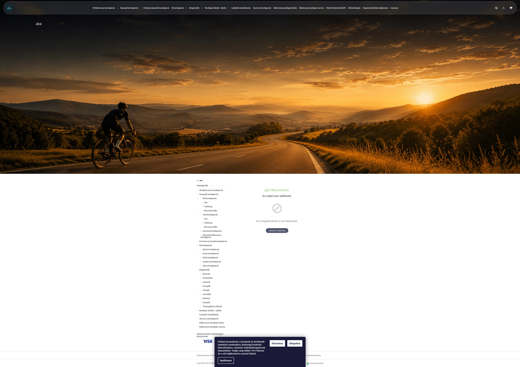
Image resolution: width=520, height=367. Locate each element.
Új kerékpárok (205, 245)
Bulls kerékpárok (210, 257)
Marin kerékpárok (210, 249)
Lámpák (206, 302)
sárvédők (206, 294)
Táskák (205, 290)
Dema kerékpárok (210, 253)
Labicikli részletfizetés (209, 314)
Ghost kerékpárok (210, 265)
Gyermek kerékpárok (212, 231)
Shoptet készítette (316, 363)
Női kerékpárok (209, 198)
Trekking (208, 206)
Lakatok (206, 282)
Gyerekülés (207, 278)
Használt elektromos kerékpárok (211, 236)
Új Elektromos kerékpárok (211, 190)
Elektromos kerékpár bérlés (211, 322)
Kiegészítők (204, 269)
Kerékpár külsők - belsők (210, 310)
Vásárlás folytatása (277, 230)
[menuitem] (105, 8)
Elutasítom (277, 343)
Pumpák (206, 286)
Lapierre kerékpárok (211, 261)
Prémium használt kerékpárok (213, 241)
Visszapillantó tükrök (212, 306)
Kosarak (206, 274)
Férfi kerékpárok (210, 214)
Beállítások (226, 360)
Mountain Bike (210, 210)
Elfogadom (294, 343)
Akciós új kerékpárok (208, 318)
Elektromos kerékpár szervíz (212, 326)
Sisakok (206, 298)
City (205, 202)
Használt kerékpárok (208, 194)
